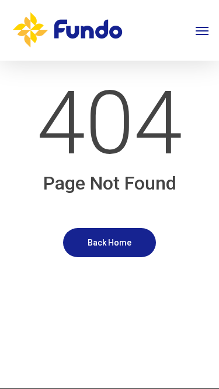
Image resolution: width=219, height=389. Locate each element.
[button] (202, 30)
